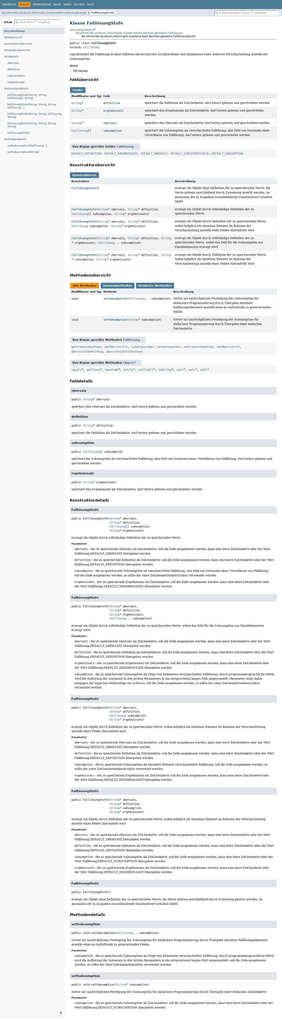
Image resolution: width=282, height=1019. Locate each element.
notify (128, 369)
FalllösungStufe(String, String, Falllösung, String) (34, 115)
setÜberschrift (228, 346)
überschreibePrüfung (87, 351)
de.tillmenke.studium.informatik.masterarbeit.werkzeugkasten (44, 12)
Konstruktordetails (16, 88)
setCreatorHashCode (198, 346)
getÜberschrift (116, 346)
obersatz (13, 62)
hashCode (111, 369)
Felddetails (11, 56)
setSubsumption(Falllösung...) (27, 145)
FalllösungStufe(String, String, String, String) (32, 125)
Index (67, 4)
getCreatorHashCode (86, 346)
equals (76, 369)
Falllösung (91, 47)
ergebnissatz (16, 82)
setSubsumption (115, 298)
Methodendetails (15, 139)
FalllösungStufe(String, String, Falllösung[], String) (27, 96)
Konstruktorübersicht (18, 43)
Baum (57, 4)
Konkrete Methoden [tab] (155, 285)
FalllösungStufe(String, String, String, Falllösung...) (32, 106)
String (76, 103)
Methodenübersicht (17, 50)
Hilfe (90, 4)
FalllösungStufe (102, 12)
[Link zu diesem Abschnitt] (101, 79)
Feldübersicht (13, 37)
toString (165, 369)
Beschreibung (14, 31)
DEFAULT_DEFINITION (86, 153)
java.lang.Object (82, 29)
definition (13, 69)
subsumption (16, 75)
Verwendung (42, 4)
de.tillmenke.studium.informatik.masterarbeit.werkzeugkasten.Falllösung (129, 33)
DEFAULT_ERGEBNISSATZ (120, 153)
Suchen (79, 4)
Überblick (9, 4)
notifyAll (145, 369)
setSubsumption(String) (23, 152)
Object (128, 362)
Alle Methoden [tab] (84, 285)
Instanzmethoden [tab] (117, 285)
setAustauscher (168, 346)
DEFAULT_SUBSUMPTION (227, 153)
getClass (93, 369)
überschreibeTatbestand (124, 351)
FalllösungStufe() (18, 132)
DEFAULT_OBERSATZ (154, 153)
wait (180, 369)
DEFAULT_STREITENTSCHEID (190, 153)
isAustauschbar (142, 346)
